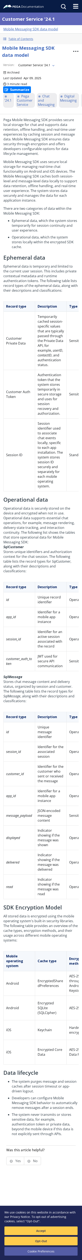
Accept (41, 1231)
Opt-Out (41, 1241)
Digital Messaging (68, 98)
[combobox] (36, 65)
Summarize (19, 89)
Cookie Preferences (41, 1251)
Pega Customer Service (25, 100)
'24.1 (8, 100)
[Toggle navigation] (75, 6)
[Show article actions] (76, 51)
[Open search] (63, 6)
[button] (41, 39)
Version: (9, 65)
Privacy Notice (20, 1217)
